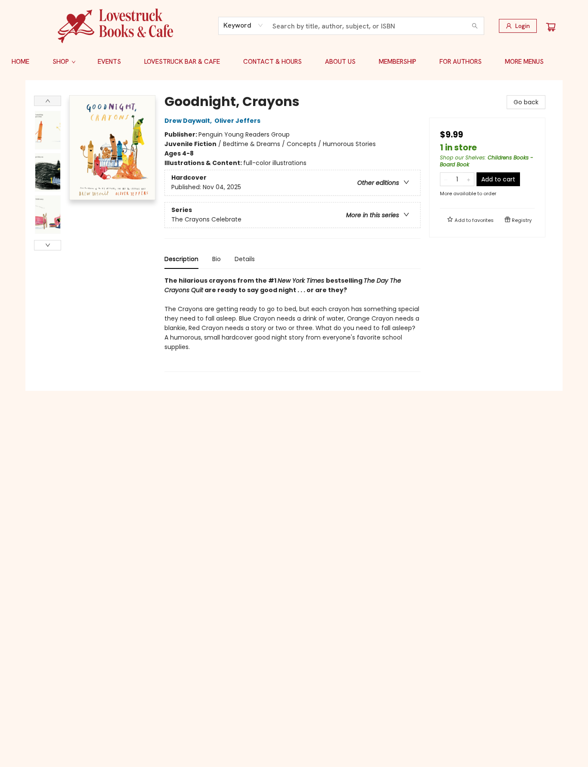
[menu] (294, 62)
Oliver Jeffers (237, 120)
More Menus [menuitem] (524, 61)
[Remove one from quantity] (445, 179)
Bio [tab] (216, 259)
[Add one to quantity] (468, 179)
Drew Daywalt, (188, 120)
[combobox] (243, 25)
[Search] (474, 25)
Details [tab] (245, 259)
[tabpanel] (292, 324)
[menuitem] (20, 62)
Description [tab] (181, 259)
